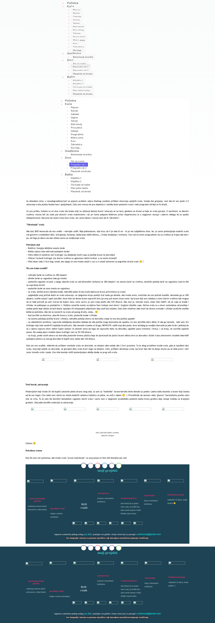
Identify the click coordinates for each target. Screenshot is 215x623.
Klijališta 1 (78, 80)
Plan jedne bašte (81, 90)
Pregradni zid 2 (80, 70)
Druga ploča (79, 37)
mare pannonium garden (37, 499)
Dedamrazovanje (175, 495)
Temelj (76, 23)
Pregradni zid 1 (80, 67)
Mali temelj (78, 27)
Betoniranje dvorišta (83, 57)
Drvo (70, 60)
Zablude (77, 16)
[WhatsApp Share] (119, 465)
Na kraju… (76, 148)
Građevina (74, 53)
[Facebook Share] (90, 465)
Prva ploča (78, 30)
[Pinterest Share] (97, 465)
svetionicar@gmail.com (149, 534)
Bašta (71, 76)
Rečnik (76, 13)
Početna (70, 100)
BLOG (84, 504)
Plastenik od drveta (82, 74)
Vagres (76, 20)
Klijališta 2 (78, 84)
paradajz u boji (57, 508)
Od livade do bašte (82, 87)
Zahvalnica (78, 47)
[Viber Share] (112, 465)
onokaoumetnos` (129, 498)
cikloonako (149, 495)
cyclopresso (103, 493)
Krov (75, 43)
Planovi (76, 10)
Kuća (70, 6)
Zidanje (76, 33)
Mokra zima (79, 40)
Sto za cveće (79, 64)
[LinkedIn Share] (105, 465)
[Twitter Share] (83, 465)
